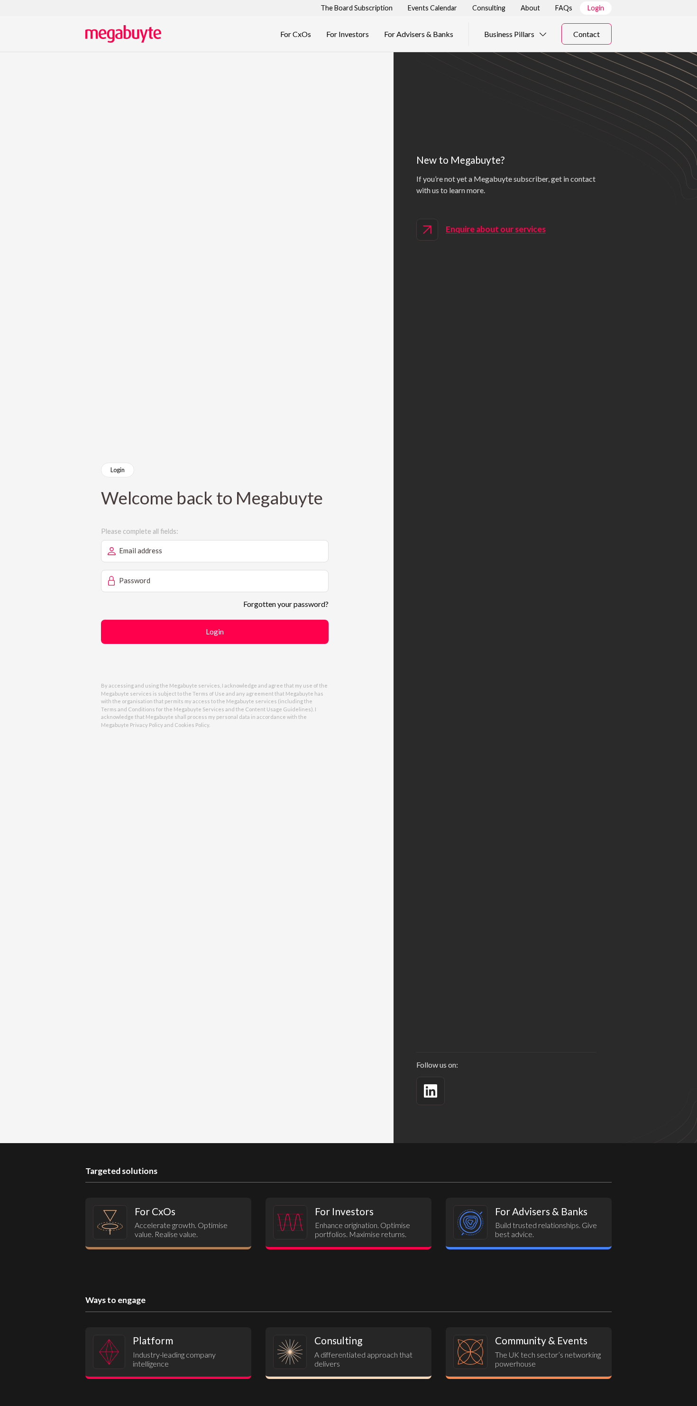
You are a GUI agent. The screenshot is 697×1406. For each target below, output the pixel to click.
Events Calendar (432, 8)
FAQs (563, 8)
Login (595, 8)
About (530, 8)
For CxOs (295, 33)
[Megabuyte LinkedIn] (430, 1091)
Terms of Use (209, 693)
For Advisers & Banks (418, 33)
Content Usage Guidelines (278, 709)
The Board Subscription (357, 8)
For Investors (347, 33)
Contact (586, 33)
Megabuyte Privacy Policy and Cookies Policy (155, 725)
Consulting (488, 8)
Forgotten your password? (286, 603)
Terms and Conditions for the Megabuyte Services (162, 709)
